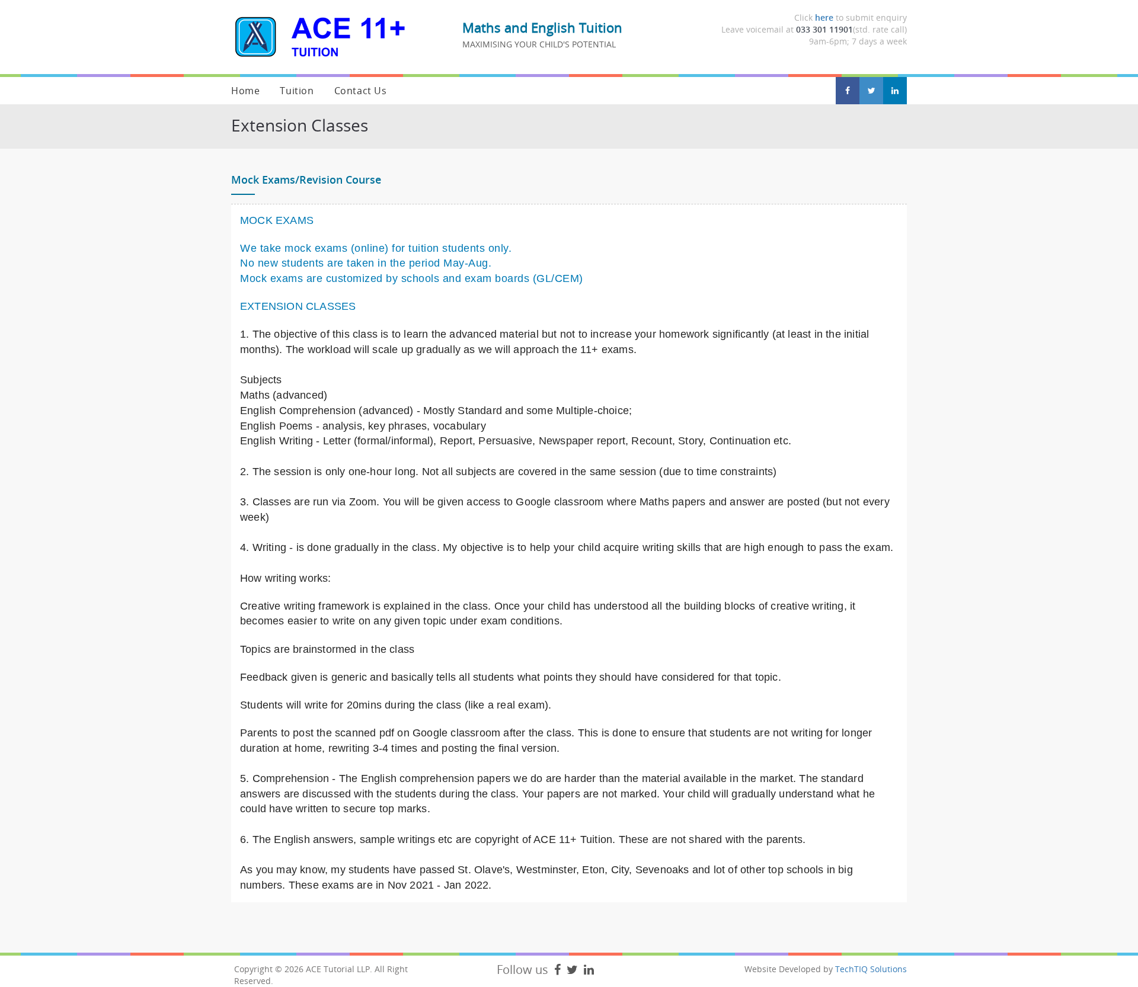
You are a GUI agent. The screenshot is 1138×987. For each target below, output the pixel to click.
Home (245, 90)
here (824, 17)
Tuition (297, 90)
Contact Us (360, 90)
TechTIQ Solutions (871, 969)
